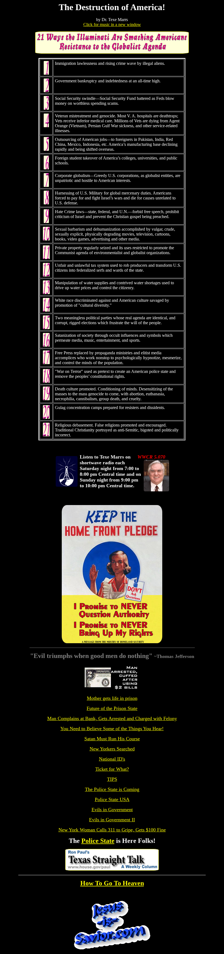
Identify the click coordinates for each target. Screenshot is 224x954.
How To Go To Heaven (112, 883)
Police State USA (112, 799)
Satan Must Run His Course (112, 738)
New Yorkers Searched (112, 749)
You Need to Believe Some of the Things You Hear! (112, 728)
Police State (97, 840)
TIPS (112, 779)
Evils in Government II (112, 819)
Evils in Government (112, 809)
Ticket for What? (112, 769)
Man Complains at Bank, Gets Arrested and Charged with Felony (112, 718)
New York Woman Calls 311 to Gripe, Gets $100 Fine (112, 830)
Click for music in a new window (112, 24)
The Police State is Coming (112, 789)
